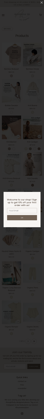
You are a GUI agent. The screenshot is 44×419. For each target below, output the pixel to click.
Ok (22, 218)
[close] (41, 2)
